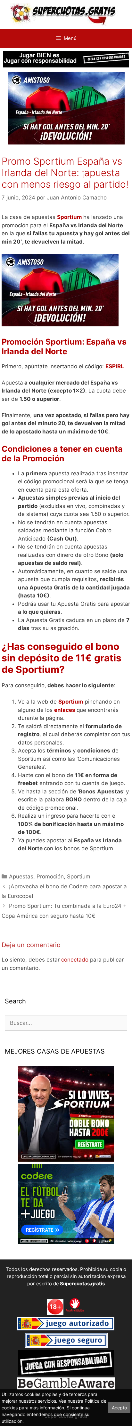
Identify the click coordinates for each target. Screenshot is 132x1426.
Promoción (50, 876)
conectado (74, 959)
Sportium (70, 217)
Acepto (119, 1407)
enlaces (64, 710)
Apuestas (21, 876)
